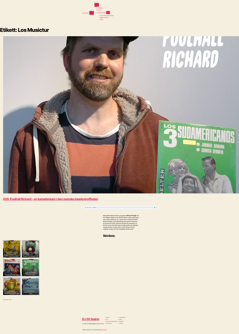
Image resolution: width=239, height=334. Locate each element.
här (117, 219)
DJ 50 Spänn (85, 13)
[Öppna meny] (91, 13)
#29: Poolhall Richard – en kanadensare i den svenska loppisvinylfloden (50, 199)
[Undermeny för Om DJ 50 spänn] (108, 12)
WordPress (104, 329)
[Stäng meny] (96, 5)
